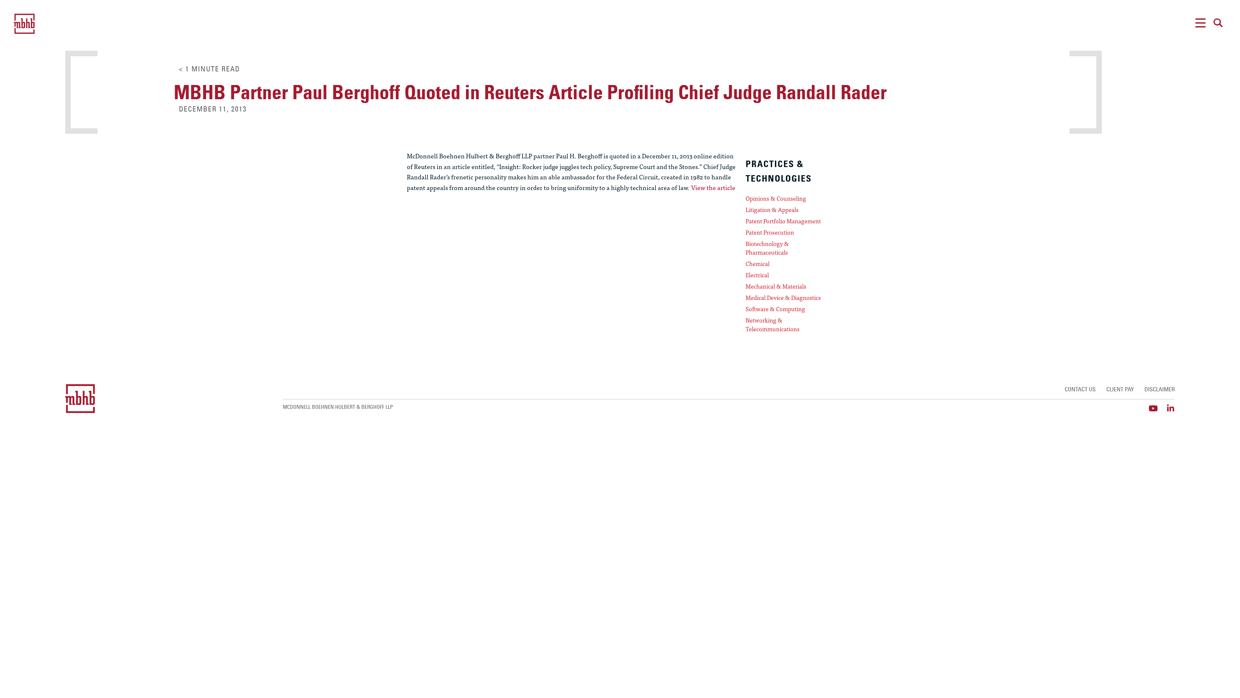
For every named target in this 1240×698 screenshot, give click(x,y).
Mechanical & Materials (776, 286)
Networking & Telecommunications (773, 324)
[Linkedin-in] (1171, 408)
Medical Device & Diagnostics (783, 297)
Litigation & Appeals (772, 209)
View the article (713, 187)
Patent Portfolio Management (783, 221)
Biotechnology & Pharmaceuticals (767, 248)
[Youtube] (1153, 408)
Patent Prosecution (770, 232)
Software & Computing (775, 308)
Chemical (758, 263)
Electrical (757, 275)
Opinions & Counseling (776, 198)
